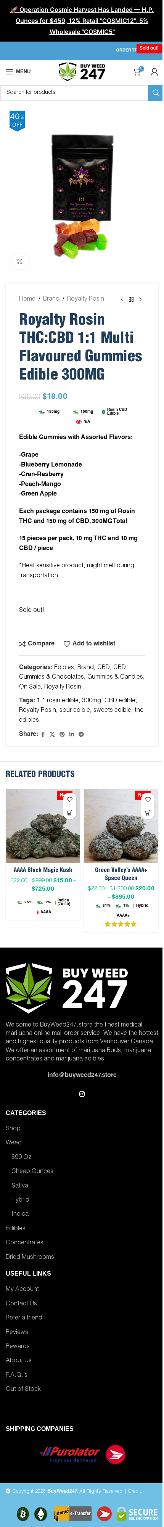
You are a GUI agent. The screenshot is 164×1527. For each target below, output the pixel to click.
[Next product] (140, 299)
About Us (19, 1361)
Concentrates (24, 1243)
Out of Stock (23, 1390)
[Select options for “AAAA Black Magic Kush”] (69, 812)
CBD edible (120, 701)
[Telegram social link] (81, 734)
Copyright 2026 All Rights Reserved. (67, 1491)
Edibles (64, 668)
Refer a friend (24, 1318)
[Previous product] (122, 299)
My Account (22, 1290)
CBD (103, 668)
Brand (51, 299)
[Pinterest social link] (62, 734)
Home (27, 299)
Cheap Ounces (32, 1172)
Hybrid (20, 1200)
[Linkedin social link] (71, 734)
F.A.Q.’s (16, 1376)
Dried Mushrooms (30, 1258)
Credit (134, 1491)
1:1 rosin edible (58, 701)
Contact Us (21, 1304)
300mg (91, 701)
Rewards (18, 1347)
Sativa (19, 1186)
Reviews (17, 1333)
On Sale (30, 687)
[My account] (154, 71)
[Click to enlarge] (20, 261)
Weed (14, 1143)
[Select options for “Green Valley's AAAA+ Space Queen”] (147, 812)
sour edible (74, 711)
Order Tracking (135, 50)
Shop (13, 1129)
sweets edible (112, 711)
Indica (20, 1215)
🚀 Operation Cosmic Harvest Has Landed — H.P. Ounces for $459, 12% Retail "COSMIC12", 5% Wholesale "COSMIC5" (82, 20)
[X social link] (52, 734)
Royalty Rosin (85, 299)
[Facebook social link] (42, 734)
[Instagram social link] (82, 1094)
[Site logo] (82, 72)
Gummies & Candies (115, 677)
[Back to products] (131, 299)
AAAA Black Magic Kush (43, 871)
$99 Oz (21, 1158)
